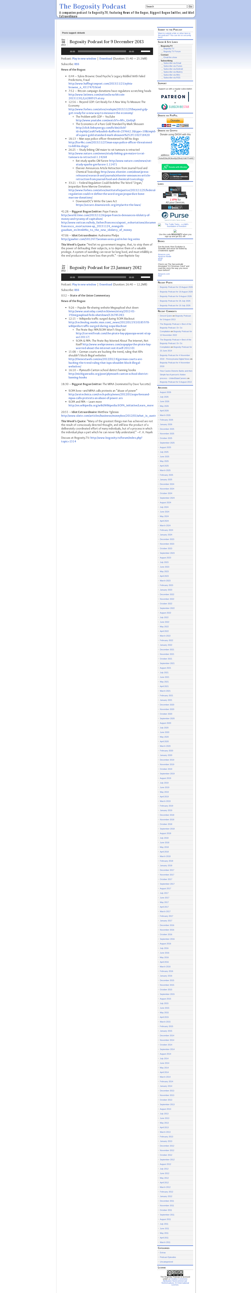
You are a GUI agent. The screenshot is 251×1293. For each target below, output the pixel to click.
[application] (107, 51)
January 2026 (166, 424)
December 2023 (167, 539)
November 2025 (167, 433)
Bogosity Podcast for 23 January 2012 (105, 267)
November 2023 (167, 544)
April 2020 (164, 741)
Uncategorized (166, 1262)
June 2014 (164, 1063)
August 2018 (165, 833)
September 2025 (167, 443)
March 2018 (165, 856)
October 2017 (166, 879)
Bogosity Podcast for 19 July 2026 (175, 305)
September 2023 (167, 553)
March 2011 (165, 1242)
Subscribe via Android (173, 69)
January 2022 (166, 645)
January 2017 (166, 921)
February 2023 (166, 585)
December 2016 (167, 925)
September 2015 (167, 994)
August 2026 (165, 392)
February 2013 (166, 1136)
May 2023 (164, 571)
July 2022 (164, 617)
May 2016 (164, 957)
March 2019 (165, 801)
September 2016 (167, 939)
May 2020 (164, 737)
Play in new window (84, 58)
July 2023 (164, 562)
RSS (76, 64)
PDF (160, 260)
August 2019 (165, 778)
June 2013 (164, 1118)
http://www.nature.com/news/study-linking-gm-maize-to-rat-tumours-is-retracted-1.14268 (107, 155)
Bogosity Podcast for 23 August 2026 (176, 287)
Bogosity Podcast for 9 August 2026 (176, 296)
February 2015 (166, 1026)
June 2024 (164, 512)
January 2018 (166, 865)
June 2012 (164, 1173)
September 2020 (167, 718)
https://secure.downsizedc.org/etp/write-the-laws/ (108, 205)
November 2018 (167, 819)
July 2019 (164, 783)
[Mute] (138, 51)
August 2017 (165, 888)
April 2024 (164, 521)
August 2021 (165, 668)
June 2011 (164, 1228)
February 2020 (166, 751)
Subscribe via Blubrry (173, 72)
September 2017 (167, 884)
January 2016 (166, 976)
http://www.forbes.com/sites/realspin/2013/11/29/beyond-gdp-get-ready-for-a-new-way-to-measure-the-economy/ (108, 111)
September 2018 (167, 829)
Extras (163, 1252)
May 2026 (164, 406)
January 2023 (166, 590)
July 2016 (164, 948)
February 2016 (166, 971)
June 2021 (164, 677)
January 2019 (166, 810)
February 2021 (166, 695)
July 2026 (164, 397)
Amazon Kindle (164, 256)
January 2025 (166, 479)
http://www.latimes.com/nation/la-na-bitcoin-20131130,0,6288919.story (97, 96)
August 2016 (165, 944)
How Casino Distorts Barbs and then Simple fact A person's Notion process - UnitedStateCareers (176, 374)
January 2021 (166, 700)
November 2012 (167, 1150)
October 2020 (166, 714)
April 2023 (164, 576)
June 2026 (164, 401)
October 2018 (166, 824)
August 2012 (165, 1164)
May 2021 (164, 682)
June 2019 (164, 787)
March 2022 (165, 636)
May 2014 (164, 1068)
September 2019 (167, 773)
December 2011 (167, 1201)
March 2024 (165, 525)
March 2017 (165, 911)
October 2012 (166, 1155)
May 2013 (164, 1123)
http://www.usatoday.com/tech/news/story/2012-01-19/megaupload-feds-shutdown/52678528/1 (102, 313)
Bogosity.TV (169, 48)
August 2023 (165, 558)
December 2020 (167, 705)
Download (105, 58)
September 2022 (167, 608)
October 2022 (166, 603)
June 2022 (164, 622)
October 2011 (166, 1210)
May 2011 (164, 1233)
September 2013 (167, 1104)
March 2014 (165, 1077)
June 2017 (164, 898)
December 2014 (167, 1035)
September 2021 (167, 663)
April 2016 (164, 962)
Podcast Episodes (168, 1257)
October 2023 (166, 548)
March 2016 (165, 966)
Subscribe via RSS (172, 77)
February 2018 (166, 861)
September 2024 (167, 498)
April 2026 (164, 410)
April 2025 (164, 466)
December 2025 (167, 429)
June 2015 (164, 1008)
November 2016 (167, 930)
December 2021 (167, 649)
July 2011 (164, 1224)
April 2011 (164, 1238)
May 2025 (164, 461)
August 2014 (165, 1054)
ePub (160, 258)
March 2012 (165, 1187)
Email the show (170, 57)
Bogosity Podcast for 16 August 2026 (176, 292)
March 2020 (165, 746)
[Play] (66, 51)
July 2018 (164, 838)
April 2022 (164, 631)
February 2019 (166, 806)
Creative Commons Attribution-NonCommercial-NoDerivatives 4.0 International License (175, 1282)
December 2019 (167, 760)
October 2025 (166, 438)
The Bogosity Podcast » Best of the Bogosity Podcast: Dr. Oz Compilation (175, 327)
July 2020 (164, 728)
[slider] (146, 51)
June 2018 (164, 842)
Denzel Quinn (166, 316)
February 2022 (166, 640)
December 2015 (167, 980)
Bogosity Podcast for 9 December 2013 (106, 41)
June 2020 (164, 732)
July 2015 (164, 1003)
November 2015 (167, 985)
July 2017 (164, 893)
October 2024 (166, 493)
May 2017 (164, 902)
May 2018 (164, 847)
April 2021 (164, 686)
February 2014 (166, 1081)
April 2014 (164, 1072)
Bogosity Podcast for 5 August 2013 (176, 382)
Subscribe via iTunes (173, 66)
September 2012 (167, 1159)
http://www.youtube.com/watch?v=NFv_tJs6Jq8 (105, 120)
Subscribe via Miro (172, 75)
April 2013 (164, 1127)
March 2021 (165, 691)
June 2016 (164, 953)
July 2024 (164, 507)
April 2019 (164, 796)
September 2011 (167, 1215)
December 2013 (167, 1091)
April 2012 (164, 1182)
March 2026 (165, 415)
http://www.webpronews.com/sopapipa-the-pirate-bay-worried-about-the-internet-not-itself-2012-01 (113, 346)
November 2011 (167, 1205)
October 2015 (166, 989)
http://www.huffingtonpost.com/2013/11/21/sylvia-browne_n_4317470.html (101, 85)
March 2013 (165, 1132)
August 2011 (165, 1219)
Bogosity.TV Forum (172, 51)
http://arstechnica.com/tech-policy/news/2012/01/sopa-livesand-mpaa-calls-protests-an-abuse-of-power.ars (109, 396)
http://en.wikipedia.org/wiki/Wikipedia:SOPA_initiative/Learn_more (111, 405)
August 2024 (165, 502)
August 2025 (165, 447)
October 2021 (166, 659)
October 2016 (166, 934)
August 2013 (165, 1109)
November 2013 (167, 1095)
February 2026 (166, 420)
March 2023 (165, 581)
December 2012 (167, 1146)
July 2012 (164, 1169)
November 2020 (167, 709)
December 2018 (167, 815)
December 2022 (167, 594)
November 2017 (167, 875)
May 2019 (164, 792)
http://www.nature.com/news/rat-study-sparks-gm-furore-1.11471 (114, 162)
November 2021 (167, 654)
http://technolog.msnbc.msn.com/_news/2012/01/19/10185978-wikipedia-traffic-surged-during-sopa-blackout (109, 324)
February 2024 (166, 530)
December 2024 (167, 484)
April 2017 (164, 907)
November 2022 (167, 599)
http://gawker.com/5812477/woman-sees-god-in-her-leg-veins (100, 239)
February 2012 (166, 1192)
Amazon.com (164, 254)
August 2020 (165, 723)
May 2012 (164, 1178)
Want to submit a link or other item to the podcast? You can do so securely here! (174, 35)
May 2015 (164, 1012)
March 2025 (165, 470)
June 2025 (164, 456)
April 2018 (164, 852)
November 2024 (167, 489)
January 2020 (166, 755)
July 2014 (164, 1058)
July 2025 (164, 452)
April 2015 (164, 1017)
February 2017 (166, 916)
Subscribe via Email (172, 63)
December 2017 (167, 870)
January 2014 (166, 1086)
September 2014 (167, 1049)
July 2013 (164, 1114)
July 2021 (164, 672)
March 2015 (165, 1022)
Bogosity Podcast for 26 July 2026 (175, 301)
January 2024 (166, 535)
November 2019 (167, 764)
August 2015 (165, 999)
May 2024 (164, 516)
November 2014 (167, 1040)
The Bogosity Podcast (92, 6)
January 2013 (166, 1141)
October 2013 (166, 1100)
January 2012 (166, 1196)
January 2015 (166, 1031)
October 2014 (166, 1045)
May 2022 (164, 626)
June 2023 (164, 567)
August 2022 (165, 613)
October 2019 (166, 769)
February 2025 (166, 475)
